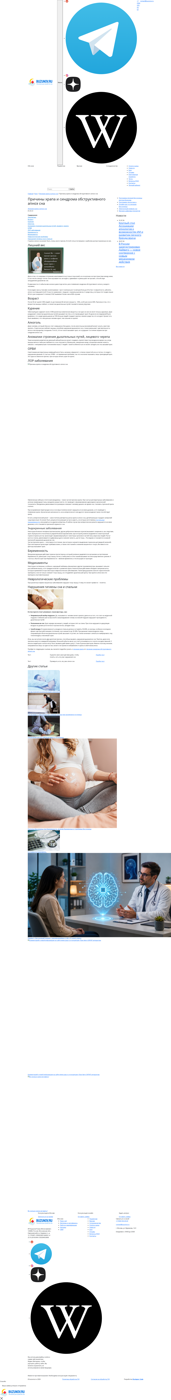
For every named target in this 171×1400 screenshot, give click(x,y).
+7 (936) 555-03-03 (138, 5)
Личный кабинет (134, 185)
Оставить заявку (83, 1217)
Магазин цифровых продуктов (129, 211)
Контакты (132, 183)
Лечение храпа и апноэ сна (37, 209)
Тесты (131, 179)
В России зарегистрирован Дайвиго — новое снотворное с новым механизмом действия (129, 253)
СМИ (61, 1230)
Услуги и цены (133, 166)
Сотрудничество (95, 1223)
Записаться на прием (45, 1217)
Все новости (120, 267)
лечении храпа (78, 649)
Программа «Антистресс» (128, 202)
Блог (130, 170)
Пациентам (93, 1219)
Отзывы (131, 172)
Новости (132, 168)
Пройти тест (100, 655)
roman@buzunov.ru (147, 1)
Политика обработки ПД (70, 1379)
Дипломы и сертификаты (68, 1223)
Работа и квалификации (68, 1225)
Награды (63, 1227)
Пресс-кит (63, 1221)
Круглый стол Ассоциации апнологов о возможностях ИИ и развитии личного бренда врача (131, 230)
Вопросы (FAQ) (134, 181)
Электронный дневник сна (128, 209)
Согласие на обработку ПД (100, 1379)
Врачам (92, 1221)
